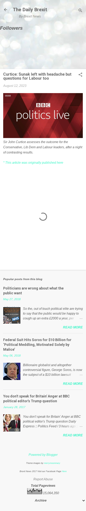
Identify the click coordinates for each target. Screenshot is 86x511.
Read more (73, 327)
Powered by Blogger (43, 454)
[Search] (80, 11)
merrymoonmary (52, 463)
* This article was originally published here (33, 162)
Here (64, 471)
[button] (80, 75)
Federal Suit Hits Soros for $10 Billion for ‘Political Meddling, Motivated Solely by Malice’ (37, 345)
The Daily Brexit (30, 9)
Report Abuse (43, 479)
